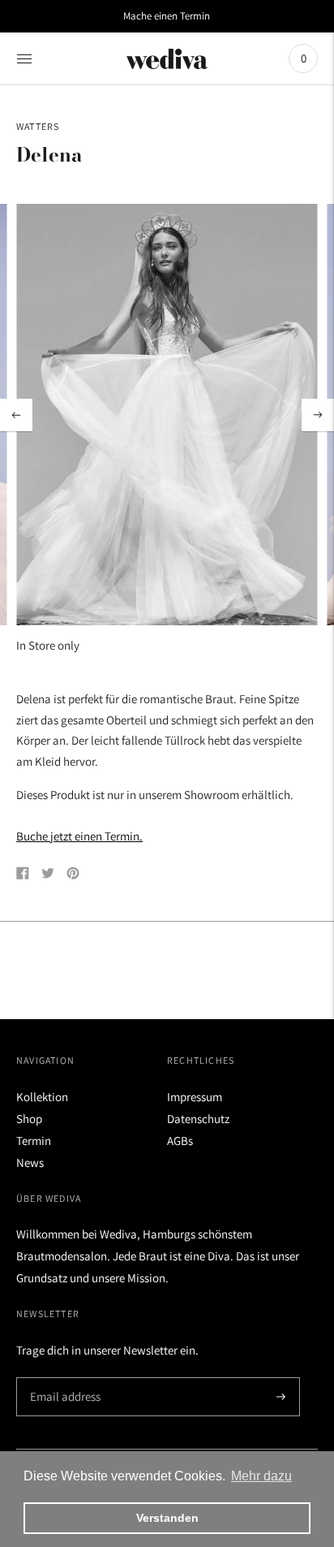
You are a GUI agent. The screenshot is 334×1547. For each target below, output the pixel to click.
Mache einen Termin (166, 16)
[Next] (318, 415)
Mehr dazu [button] (261, 1476)
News (30, 1162)
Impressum (194, 1096)
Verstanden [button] (167, 1517)
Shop (29, 1118)
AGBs (180, 1140)
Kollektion (42, 1096)
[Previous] (16, 415)
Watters (37, 126)
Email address (62, 1378)
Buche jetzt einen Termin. (79, 836)
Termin (33, 1140)
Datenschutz (198, 1118)
